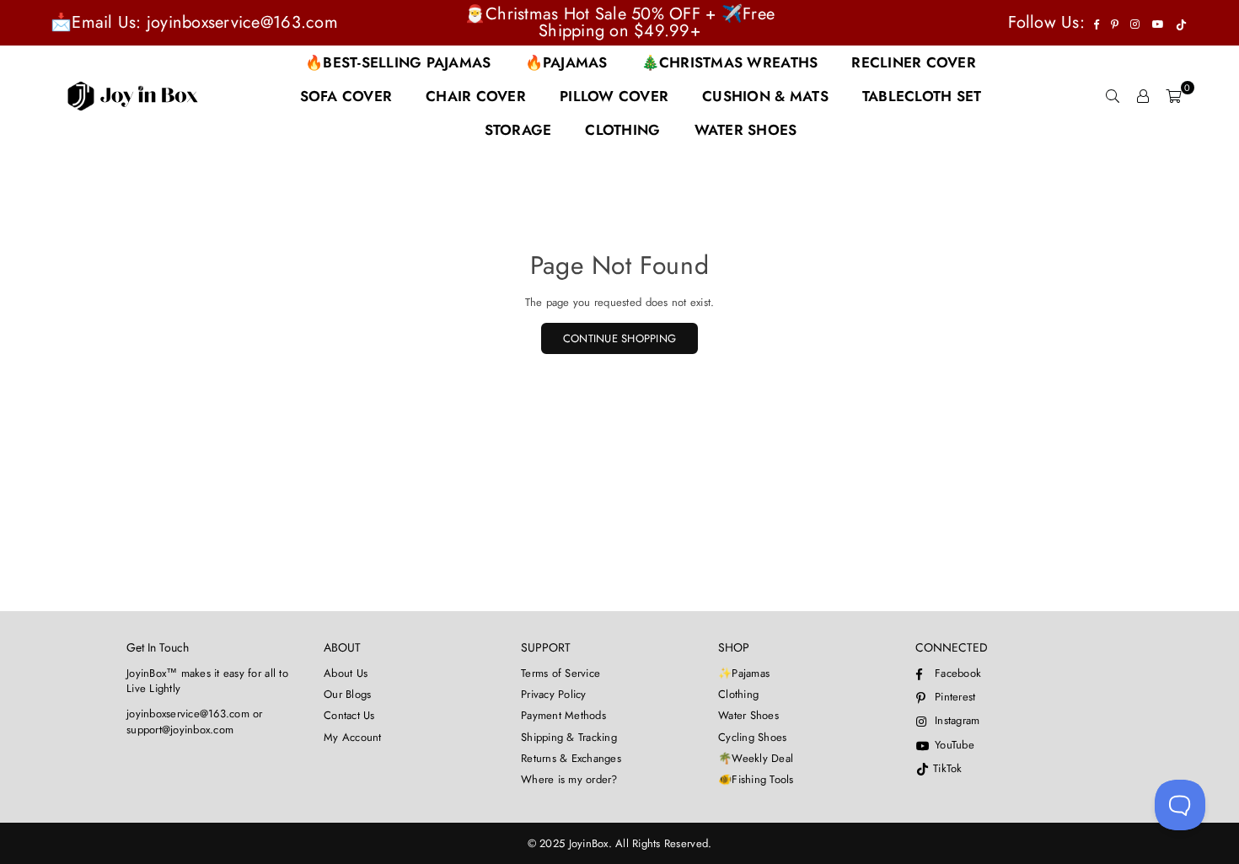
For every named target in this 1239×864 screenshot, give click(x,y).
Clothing (738, 694)
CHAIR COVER (476, 96)
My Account (353, 737)
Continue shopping (619, 338)
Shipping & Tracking (569, 737)
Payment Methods (563, 715)
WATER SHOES (746, 130)
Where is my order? (569, 779)
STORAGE (518, 130)
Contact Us (349, 715)
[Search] (1112, 96)
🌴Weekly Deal (755, 758)
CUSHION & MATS (765, 96)
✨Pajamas (744, 673)
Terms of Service (560, 673)
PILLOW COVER (614, 96)
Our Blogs (347, 694)
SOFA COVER (346, 96)
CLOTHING (622, 130)
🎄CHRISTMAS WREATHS (729, 62)
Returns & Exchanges (571, 758)
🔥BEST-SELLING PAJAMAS (398, 62)
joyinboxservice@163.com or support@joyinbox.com (194, 721)
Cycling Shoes (752, 737)
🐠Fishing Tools (756, 779)
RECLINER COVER (913, 62)
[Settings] (1143, 96)
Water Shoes (748, 715)
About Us (345, 673)
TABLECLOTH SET (922, 96)
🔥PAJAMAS (566, 62)
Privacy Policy (554, 694)
